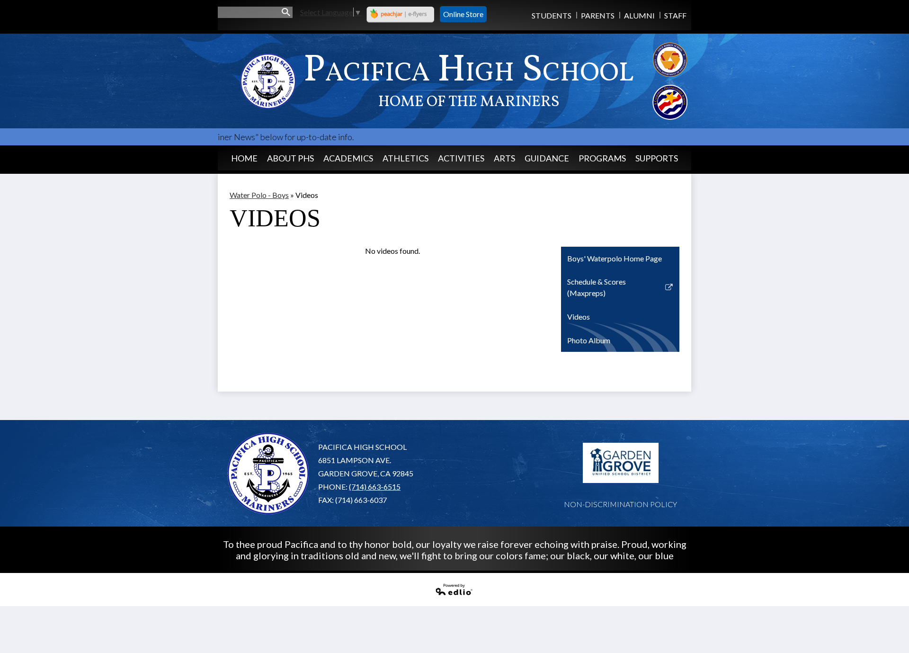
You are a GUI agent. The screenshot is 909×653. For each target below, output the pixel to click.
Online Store (463, 13)
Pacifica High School (468, 79)
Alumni (639, 15)
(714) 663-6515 (375, 486)
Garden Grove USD (621, 463)
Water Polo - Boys (259, 194)
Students (551, 15)
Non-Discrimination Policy (620, 504)
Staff (675, 15)
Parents (598, 15)
